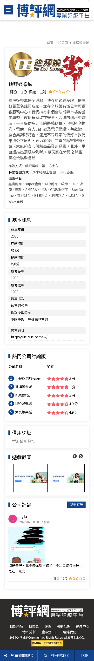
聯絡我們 (69, 631)
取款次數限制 (21, 312)
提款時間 (17, 257)
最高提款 (17, 298)
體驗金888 (49, 631)
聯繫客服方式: (18, 172)
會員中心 (82, 626)
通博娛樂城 (23, 386)
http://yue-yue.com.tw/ (29, 336)
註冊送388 (60, 655)
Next (80, 456)
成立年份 (17, 229)
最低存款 (17, 271)
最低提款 (17, 285)
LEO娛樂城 (23, 403)
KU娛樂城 (22, 395)
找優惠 (34, 626)
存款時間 (17, 243)
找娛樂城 (16, 626)
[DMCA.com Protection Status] (47, 642)
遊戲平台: (15, 178)
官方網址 (17, 330)
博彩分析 (29, 631)
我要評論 (76, 504)
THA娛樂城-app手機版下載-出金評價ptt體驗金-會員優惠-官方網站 (29, 378)
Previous (74, 456)
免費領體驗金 (22, 655)
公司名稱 (15, 366)
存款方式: (15, 165)
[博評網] (53, 10)
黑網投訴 (63, 626)
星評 (50, 366)
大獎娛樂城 (23, 412)
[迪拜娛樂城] (47, 65)
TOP (84, 655)
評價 (47, 626)
